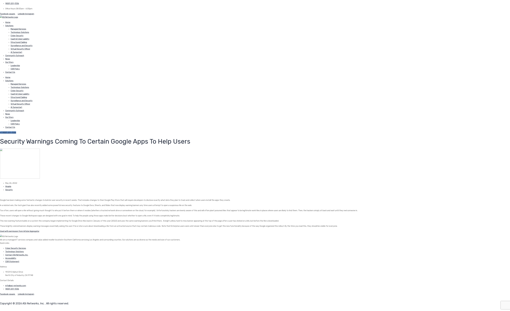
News (7, 59)
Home (7, 22)
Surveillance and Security (22, 46)
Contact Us (10, 72)
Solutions (9, 26)
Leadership (15, 65)
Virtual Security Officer (20, 49)
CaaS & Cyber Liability (20, 39)
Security (9, 190)
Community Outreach (14, 56)
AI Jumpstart (16, 52)
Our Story (9, 62)
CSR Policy (15, 69)
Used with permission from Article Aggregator (19, 231)
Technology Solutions (20, 32)
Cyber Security (17, 36)
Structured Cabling (19, 42)
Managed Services (18, 29)
